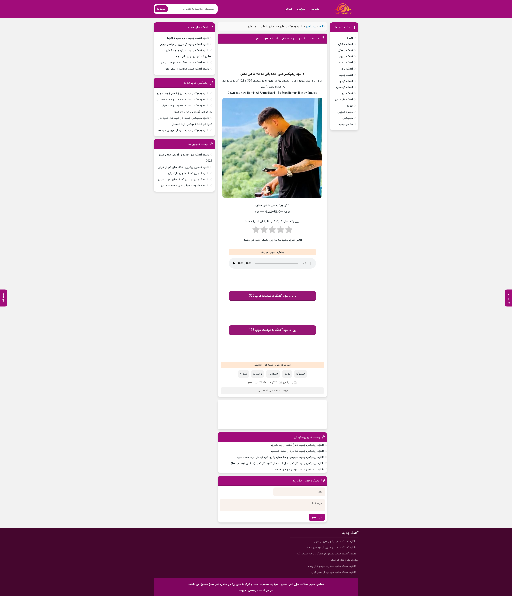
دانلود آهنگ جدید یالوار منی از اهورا (188, 38)
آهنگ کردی (346, 81)
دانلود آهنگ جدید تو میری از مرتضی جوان (184, 44)
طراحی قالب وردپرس (260, 590)
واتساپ (257, 374)
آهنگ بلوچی (345, 56)
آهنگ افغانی (345, 44)
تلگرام (243, 374)
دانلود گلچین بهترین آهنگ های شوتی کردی (183, 167)
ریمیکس (315, 9)
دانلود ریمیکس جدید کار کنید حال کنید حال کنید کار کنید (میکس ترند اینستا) (277, 463)
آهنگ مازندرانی (344, 100)
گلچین (301, 9)
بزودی (349, 106)
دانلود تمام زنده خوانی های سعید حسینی (185, 185)
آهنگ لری (347, 93)
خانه (322, 26)
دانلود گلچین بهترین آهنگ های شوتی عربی (183, 179)
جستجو (161, 9)
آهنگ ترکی (347, 69)
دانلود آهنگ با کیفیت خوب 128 (270, 330)
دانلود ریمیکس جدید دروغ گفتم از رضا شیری (297, 445)
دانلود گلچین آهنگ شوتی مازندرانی (188, 173)
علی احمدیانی (274, 74)
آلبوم (350, 38)
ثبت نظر (317, 517)
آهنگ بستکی (345, 50)
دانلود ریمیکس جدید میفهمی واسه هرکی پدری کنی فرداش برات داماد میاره (280, 457)
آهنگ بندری (345, 63)
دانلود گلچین (345, 112)
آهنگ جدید (346, 75)
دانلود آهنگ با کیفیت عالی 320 (270, 296)
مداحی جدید (345, 124)
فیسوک (300, 374)
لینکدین (273, 374)
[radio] (288, 231)
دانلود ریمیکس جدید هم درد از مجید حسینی (297, 451)
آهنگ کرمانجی (344, 87)
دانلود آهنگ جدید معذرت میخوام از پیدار (185, 63)
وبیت (242, 590)
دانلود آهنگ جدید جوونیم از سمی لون (187, 69)
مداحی (288, 9)
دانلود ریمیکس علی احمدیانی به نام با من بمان (287, 38)
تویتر (287, 374)
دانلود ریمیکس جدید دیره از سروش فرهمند (298, 469)
